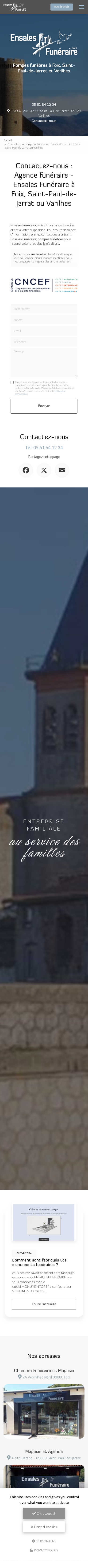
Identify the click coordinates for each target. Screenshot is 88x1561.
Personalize (46, 1541)
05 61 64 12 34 (44, 105)
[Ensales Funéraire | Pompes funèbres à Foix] (15, 7)
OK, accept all (46, 1513)
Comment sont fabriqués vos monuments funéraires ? (39, 1262)
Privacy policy (45, 1550)
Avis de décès (61, 7)
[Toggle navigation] (81, 7)
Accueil (8, 140)
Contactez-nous (44, 121)
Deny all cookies (45, 1527)
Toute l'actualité (44, 1304)
